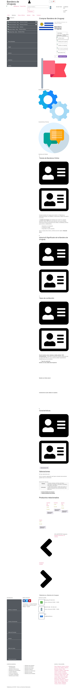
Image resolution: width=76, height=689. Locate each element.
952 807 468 (59, 6)
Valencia (59, 682)
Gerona (55, 673)
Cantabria (56, 670)
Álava (55, 666)
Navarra (56, 678)
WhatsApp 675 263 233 (49, 600)
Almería (67, 666)
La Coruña (56, 675)
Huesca (64, 674)
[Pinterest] (29, 600)
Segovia (66, 679)
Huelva (60, 674)
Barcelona (56, 669)
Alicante (63, 666)
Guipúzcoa (56, 674)
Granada (60, 673)
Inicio (8, 15)
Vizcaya (56, 683)
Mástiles (28, 15)
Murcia (62, 677)
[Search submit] (28, 9)
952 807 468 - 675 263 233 (50, 607)
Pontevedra (56, 679)
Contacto (39, 15)
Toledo (55, 682)
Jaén (67, 674)
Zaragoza (64, 683)
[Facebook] (24, 600)
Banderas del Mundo (61, 22)
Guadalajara (64, 673)
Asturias (56, 667)
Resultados (30, 11)
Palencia (63, 678)
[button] (22, 22)
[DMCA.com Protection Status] (30, 617)
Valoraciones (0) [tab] (44, 467)
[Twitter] (26, 600)
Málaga (65, 677)
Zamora (59, 683)
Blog (33, 15)
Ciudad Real (66, 670)
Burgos (60, 669)
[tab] (54, 74)
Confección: (59, 35)
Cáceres (60, 671)
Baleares (66, 667)
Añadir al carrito (62, 56)
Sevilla (55, 681)
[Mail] (41, 616)
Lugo (67, 675)
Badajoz (62, 667)
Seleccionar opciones (50, 513)
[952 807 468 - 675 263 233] (41, 609)
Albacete (59, 666)
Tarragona (62, 681)
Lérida (55, 677)
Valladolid (64, 682)
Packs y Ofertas (21, 15)
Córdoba (64, 671)
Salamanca (62, 679)
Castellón (61, 670)
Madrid (59, 677)
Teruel (66, 681)
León (64, 675)
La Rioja (61, 675)
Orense (59, 678)
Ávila (59, 667)
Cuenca (56, 671)
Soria (59, 681)
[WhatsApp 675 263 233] (41, 602)
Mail (45, 614)
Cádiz (64, 669)
